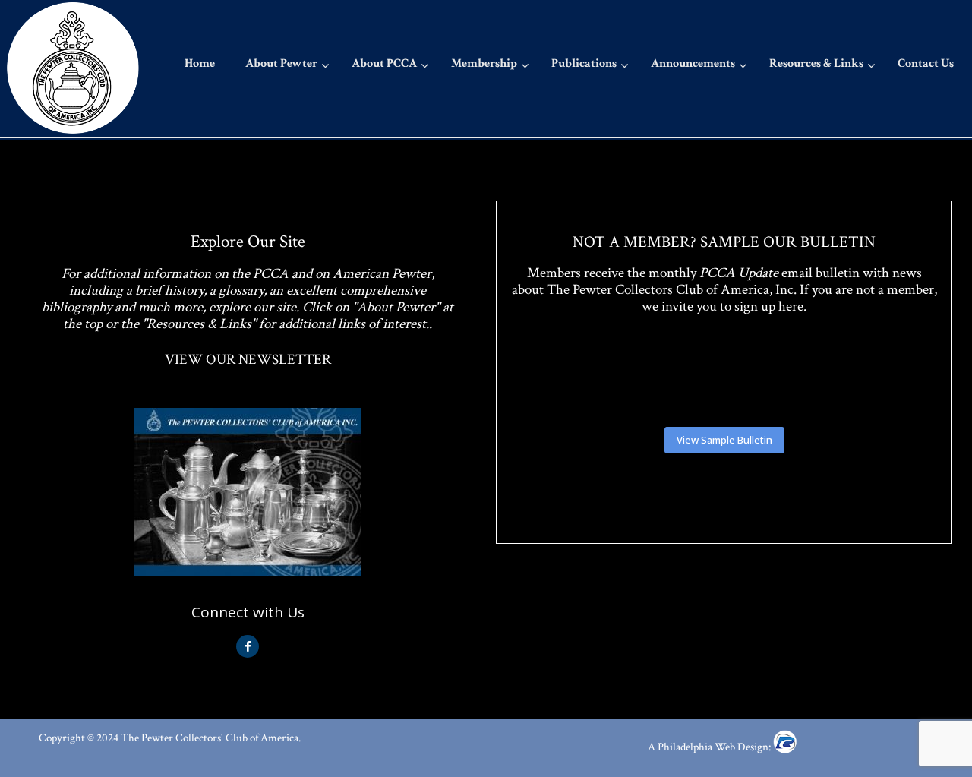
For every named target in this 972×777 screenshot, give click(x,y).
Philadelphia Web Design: (715, 747)
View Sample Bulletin (724, 440)
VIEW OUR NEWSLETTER (248, 359)
